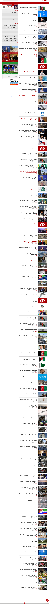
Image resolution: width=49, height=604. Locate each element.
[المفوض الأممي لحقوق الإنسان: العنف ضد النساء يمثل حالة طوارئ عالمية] (42, 78)
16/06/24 (33, 354)
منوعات (12, 2)
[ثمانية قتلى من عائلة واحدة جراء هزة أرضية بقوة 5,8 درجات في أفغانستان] (42, 60)
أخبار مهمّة (36, 2)
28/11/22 (33, 453)
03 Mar (33, 67)
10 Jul (33, 15)
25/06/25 (33, 307)
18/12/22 (33, 424)
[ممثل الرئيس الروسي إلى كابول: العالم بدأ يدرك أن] (42, 347)
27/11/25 (33, 149)
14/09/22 (33, 571)
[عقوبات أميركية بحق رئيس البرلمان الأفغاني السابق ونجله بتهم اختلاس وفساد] (42, 371)
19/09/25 (33, 249)
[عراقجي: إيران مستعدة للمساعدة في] (42, 101)
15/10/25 (33, 219)
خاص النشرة (16, 10)
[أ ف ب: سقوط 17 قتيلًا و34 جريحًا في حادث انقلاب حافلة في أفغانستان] (42, 341)
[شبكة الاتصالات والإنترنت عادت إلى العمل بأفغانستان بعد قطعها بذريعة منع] (42, 236)
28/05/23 (33, 407)
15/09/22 (33, 559)
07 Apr (33, 56)
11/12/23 (33, 378)
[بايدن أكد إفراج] (42, 546)
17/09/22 (33, 553)
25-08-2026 (9, 5)
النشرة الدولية (26, 2)
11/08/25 (34, 290)
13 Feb (33, 114)
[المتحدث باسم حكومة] (42, 137)
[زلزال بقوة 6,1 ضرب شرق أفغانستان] (42, 25)
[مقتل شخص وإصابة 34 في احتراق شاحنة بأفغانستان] (42, 423)
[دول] (42, 230)
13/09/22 (33, 588)
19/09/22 (33, 547)
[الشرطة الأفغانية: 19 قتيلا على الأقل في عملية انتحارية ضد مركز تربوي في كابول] (42, 505)
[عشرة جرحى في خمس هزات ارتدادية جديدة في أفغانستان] (42, 265)
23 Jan (33, 120)
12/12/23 (33, 366)
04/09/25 (33, 272)
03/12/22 (33, 442)
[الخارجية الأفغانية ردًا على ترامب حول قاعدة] (42, 254)
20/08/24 (33, 337)
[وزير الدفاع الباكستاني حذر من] (42, 183)
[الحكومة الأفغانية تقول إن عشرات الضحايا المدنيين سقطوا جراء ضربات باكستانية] (42, 19)
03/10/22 (33, 489)
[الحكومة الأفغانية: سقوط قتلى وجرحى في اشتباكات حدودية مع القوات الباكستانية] (42, 581)
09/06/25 (33, 313)
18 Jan (33, 126)
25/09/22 (33, 536)
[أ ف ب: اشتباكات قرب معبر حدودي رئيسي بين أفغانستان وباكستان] (42, 96)
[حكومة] (42, 353)
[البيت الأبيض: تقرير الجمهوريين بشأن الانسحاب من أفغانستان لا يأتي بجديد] (42, 330)
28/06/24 (33, 348)
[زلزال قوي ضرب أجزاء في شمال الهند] (42, 412)
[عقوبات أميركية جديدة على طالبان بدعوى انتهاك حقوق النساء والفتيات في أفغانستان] (42, 470)
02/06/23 (33, 395)
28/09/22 (33, 512)
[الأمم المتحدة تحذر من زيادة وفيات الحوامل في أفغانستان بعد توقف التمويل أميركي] (42, 318)
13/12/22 (33, 436)
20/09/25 (33, 243)
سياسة (36, 85)
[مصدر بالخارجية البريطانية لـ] (42, 576)
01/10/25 (33, 237)
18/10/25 (33, 190)
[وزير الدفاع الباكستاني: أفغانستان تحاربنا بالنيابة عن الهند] (42, 195)
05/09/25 (33, 266)
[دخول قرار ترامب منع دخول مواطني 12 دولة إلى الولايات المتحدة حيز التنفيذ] (42, 312)
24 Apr (33, 50)
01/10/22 (33, 495)
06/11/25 (33, 155)
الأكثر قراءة (16, 23)
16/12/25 (33, 132)
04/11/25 (33, 161)
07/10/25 (33, 231)
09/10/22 (33, 477)
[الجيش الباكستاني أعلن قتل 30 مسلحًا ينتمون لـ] (42, 300)
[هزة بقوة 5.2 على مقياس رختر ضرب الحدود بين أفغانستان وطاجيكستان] (42, 43)
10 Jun (33, 32)
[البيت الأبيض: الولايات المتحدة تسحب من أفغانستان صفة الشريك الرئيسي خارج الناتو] (42, 540)
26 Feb (33, 108)
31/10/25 (33, 167)
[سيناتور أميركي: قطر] (42, 453)
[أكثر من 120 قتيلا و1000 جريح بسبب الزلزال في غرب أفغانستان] (42, 388)
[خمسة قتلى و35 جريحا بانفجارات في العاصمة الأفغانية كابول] (42, 219)
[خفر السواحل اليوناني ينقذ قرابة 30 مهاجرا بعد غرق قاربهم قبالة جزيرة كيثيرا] (42, 482)
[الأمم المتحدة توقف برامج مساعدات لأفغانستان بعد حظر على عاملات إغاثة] (42, 418)
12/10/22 (33, 471)
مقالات (21, 2)
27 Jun (33, 26)
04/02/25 (33, 319)
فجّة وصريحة (16, 2)
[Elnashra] (44, 0)
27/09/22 (33, 524)
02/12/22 (33, 448)
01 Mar (33, 73)
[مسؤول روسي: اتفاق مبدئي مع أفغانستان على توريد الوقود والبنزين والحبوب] (42, 511)
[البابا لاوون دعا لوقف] (42, 72)
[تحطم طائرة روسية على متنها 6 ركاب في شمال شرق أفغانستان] (42, 359)
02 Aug (33, 9)
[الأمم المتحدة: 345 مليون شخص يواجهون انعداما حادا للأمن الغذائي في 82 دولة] (42, 552)
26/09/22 (33, 530)
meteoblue (16, 95)
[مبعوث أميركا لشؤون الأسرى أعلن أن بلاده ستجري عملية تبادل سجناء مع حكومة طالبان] (42, 260)
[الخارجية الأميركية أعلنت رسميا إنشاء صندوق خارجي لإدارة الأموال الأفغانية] (42, 570)
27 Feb (33, 79)
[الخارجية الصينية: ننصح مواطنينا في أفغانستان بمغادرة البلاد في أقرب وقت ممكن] (42, 435)
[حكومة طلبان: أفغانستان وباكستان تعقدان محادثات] (42, 55)
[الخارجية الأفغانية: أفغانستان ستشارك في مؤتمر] (42, 324)
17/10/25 (33, 202)
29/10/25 (33, 173)
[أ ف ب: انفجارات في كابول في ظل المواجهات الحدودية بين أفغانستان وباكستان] (42, 66)
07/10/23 (33, 389)
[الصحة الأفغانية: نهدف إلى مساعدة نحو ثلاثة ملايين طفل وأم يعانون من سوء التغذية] (42, 125)
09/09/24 (33, 331)
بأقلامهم (16, 42)
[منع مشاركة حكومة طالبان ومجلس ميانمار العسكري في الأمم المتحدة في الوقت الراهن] (42, 429)
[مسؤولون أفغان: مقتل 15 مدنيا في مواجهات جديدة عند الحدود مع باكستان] (42, 224)
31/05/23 (33, 401)
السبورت (17, 62)
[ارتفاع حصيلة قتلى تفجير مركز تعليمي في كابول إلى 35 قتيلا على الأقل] (42, 494)
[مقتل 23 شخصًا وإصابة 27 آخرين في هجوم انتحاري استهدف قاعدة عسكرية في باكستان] (42, 365)
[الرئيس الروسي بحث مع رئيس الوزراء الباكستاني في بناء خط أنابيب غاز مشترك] (42, 558)
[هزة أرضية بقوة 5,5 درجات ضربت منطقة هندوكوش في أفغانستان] (42, 295)
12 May (33, 38)
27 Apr (33, 44)
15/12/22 (33, 430)
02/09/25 (33, 278)
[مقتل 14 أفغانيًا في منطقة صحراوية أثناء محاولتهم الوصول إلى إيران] (42, 8)
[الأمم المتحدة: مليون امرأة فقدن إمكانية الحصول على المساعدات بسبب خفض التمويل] (42, 14)
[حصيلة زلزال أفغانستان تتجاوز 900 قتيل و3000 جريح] (42, 283)
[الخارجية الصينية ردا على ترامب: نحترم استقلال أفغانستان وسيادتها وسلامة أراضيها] (42, 248)
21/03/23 (33, 412)
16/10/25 (33, 208)
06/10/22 (33, 483)
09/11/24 (33, 325)
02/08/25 (33, 295)
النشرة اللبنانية (31, 2)
